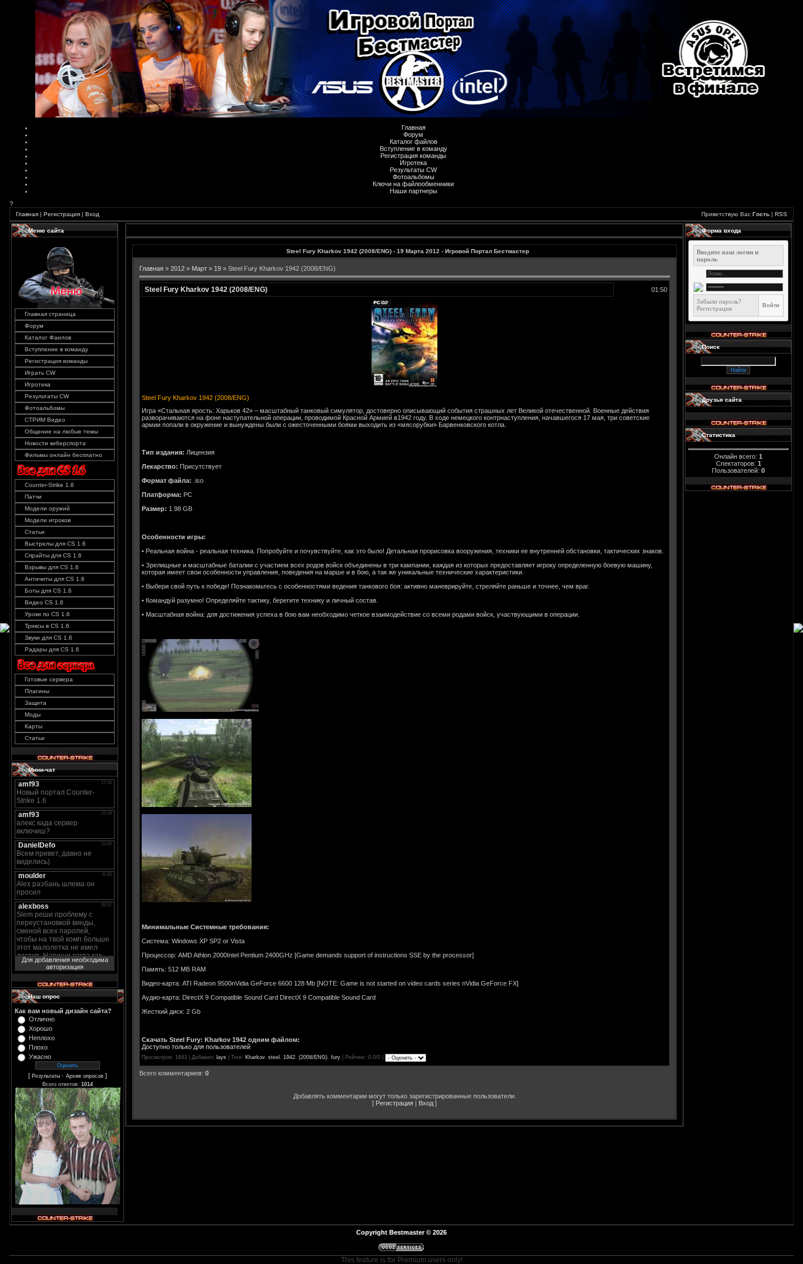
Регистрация (62, 214)
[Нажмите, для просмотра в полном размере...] (404, 385)
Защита (35, 703)
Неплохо (42, 1037)
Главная (414, 127)
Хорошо (40, 1028)
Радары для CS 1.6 (52, 649)
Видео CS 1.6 (44, 602)
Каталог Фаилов (48, 337)
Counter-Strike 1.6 (49, 485)
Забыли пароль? (719, 301)
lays (221, 1057)
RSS (781, 214)
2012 (177, 268)
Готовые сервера (49, 679)
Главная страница (50, 314)
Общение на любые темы (61, 431)
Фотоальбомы (413, 176)
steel (274, 1057)
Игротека (413, 162)
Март (199, 268)
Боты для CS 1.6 (48, 590)
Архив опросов (84, 1076)
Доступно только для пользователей (196, 1046)
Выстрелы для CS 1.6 (55, 543)
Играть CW (40, 372)
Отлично (42, 1019)
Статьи (35, 532)
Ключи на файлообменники (413, 183)
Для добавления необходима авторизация (65, 963)
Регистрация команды (413, 155)
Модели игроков (48, 520)
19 (217, 268)
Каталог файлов (413, 141)
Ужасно (40, 1056)
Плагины (37, 691)
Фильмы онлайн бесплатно (63, 455)
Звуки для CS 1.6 (48, 637)
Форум (413, 134)
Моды (33, 714)
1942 (289, 1057)
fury (335, 1057)
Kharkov (255, 1057)
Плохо (38, 1047)
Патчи (33, 496)
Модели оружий (47, 508)
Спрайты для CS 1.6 (53, 555)
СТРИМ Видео (45, 419)
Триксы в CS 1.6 (47, 626)
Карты (33, 726)
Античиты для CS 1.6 (55, 579)
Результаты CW (413, 169)
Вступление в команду (413, 148)
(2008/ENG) (313, 1057)
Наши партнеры (413, 190)
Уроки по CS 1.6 (47, 614)
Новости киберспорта (55, 443)
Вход (92, 214)
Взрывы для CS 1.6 (52, 567)
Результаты (46, 1076)
